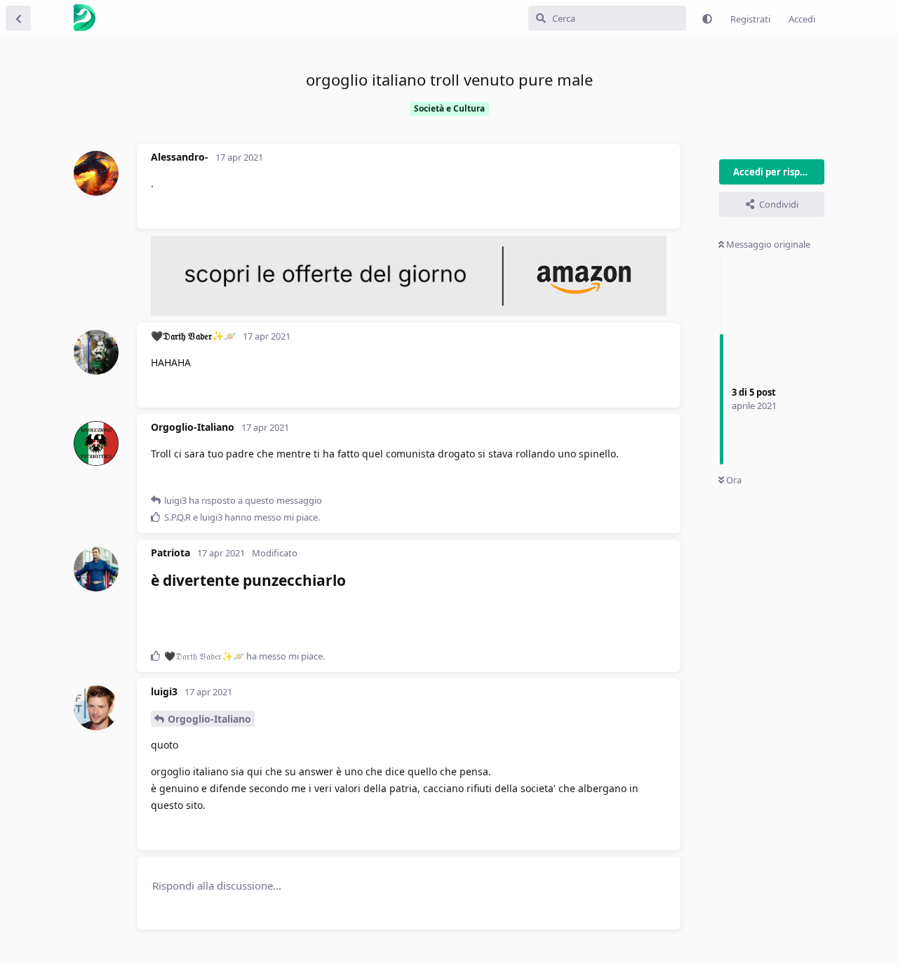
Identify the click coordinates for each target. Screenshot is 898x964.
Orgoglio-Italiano (209, 718)
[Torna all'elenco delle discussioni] (18, 18)
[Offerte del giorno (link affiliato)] (408, 312)
